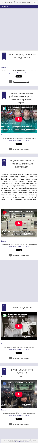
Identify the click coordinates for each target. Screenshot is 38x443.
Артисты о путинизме (21, 307)
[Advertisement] (19, 29)
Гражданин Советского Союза (19, 73)
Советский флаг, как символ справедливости (22, 56)
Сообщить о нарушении (25, 441)
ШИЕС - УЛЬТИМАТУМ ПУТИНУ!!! (22, 371)
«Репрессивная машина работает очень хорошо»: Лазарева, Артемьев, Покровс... (21, 98)
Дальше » (4, 67)
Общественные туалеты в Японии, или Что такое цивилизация (21, 163)
